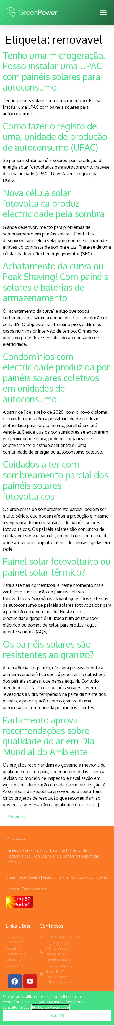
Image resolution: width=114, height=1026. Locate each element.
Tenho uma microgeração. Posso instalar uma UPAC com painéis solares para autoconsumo (54, 71)
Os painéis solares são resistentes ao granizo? (48, 649)
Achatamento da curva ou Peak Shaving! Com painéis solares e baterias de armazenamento (55, 281)
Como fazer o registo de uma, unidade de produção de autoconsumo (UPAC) (55, 136)
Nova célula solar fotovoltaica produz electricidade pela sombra (54, 203)
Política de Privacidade (50, 1007)
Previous (14, 817)
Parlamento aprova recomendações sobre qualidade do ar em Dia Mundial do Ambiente (48, 735)
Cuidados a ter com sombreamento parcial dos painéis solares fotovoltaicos (55, 480)
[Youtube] (30, 981)
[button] (103, 12)
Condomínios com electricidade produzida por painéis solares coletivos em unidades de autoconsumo (56, 378)
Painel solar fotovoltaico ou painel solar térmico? (56, 566)
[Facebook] (15, 981)
